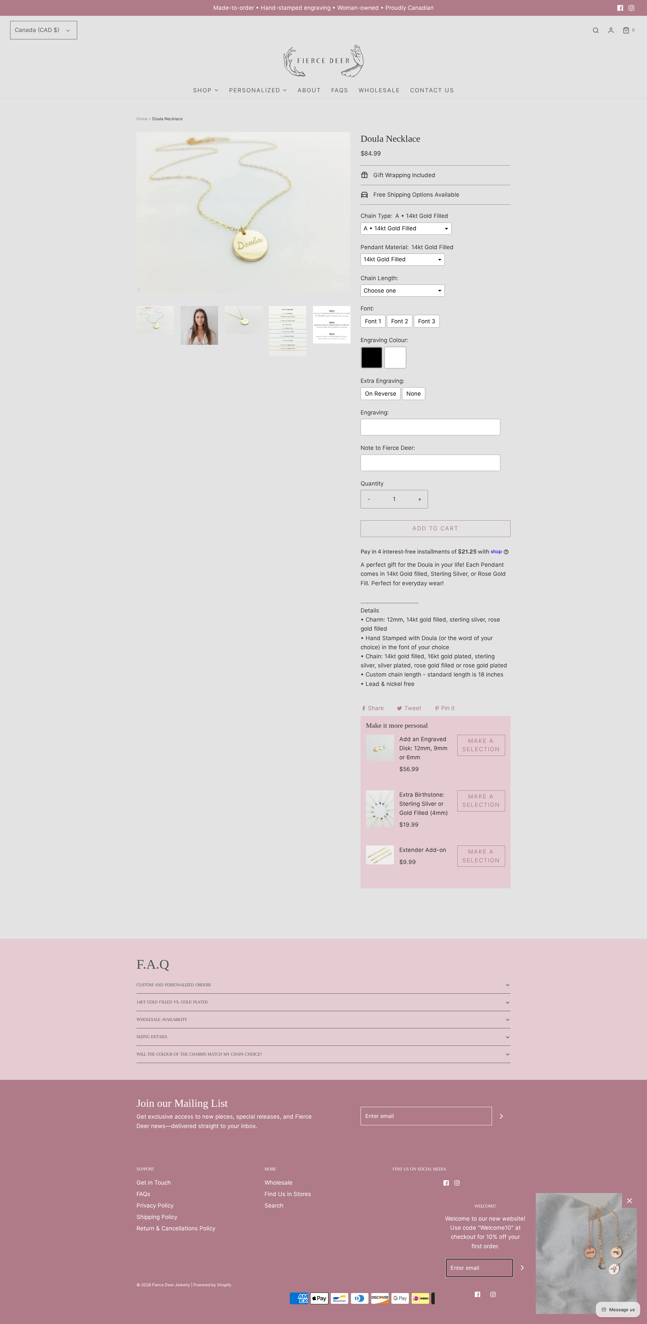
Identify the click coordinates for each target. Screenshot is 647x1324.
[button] (155, 320)
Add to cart (435, 528)
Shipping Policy (156, 1217)
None (413, 393)
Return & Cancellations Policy (175, 1228)
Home (142, 118)
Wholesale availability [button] (161, 1019)
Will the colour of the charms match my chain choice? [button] (199, 1054)
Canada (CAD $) (38, 30)
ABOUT (309, 90)
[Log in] (611, 30)
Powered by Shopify (212, 1284)
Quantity (372, 483)
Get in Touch (153, 1182)
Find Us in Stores (288, 1194)
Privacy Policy (155, 1205)
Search (274, 1205)
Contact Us (432, 90)
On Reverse (380, 393)
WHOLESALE (379, 90)
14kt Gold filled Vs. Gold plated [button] (172, 1001)
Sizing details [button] (151, 1036)
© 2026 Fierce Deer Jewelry (163, 1284)
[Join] (501, 1116)
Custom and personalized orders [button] (173, 984)
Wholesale (278, 1182)
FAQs (339, 90)
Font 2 (399, 321)
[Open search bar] (596, 30)
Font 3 (426, 321)
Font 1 (373, 321)
